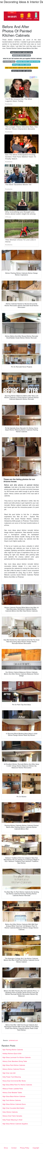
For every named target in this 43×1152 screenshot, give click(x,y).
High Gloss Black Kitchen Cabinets (14, 1096)
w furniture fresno (9, 62)
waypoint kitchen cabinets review (21, 52)
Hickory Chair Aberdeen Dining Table (15, 1061)
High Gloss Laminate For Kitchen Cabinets (17, 1057)
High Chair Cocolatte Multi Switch (13, 1108)
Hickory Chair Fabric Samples (12, 1116)
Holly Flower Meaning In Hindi (12, 1120)
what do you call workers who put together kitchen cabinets (22, 58)
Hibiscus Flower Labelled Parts (13, 1089)
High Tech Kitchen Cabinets (12, 1100)
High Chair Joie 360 (9, 1073)
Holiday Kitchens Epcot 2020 (12, 1053)
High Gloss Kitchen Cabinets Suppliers (15, 1124)
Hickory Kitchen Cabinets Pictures (14, 1069)
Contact (13, 1148)
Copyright (36, 1148)
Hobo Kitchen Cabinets (10, 1112)
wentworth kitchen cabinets (21, 55)
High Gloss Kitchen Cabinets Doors (14, 1104)
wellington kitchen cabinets (21, 65)
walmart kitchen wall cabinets (21, 71)
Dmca (6, 1148)
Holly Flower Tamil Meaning (12, 1077)
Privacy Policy (24, 1148)
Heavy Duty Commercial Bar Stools (14, 1081)
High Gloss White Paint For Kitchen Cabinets (17, 1085)
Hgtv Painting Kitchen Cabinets (13, 1050)
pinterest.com (13, 1040)
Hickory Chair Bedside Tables (12, 1092)
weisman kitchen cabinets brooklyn (28, 62)
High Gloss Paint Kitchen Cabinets (14, 1065)
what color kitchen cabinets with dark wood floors (21, 68)
